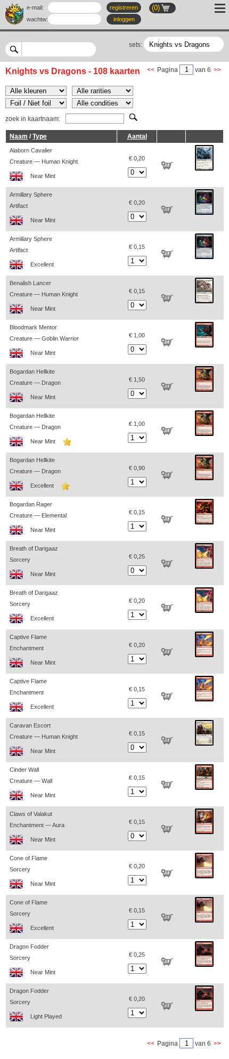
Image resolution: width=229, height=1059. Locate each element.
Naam (19, 136)
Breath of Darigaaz (34, 561)
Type (39, 136)
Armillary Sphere (32, 207)
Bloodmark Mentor (44, 340)
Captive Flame (32, 650)
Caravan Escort (44, 738)
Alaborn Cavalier (44, 163)
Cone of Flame (32, 871)
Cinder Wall (32, 782)
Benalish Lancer (44, 296)
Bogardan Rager (38, 517)
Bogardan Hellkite (35, 384)
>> (217, 70)
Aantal (137, 136)
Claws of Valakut (37, 827)
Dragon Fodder (32, 959)
